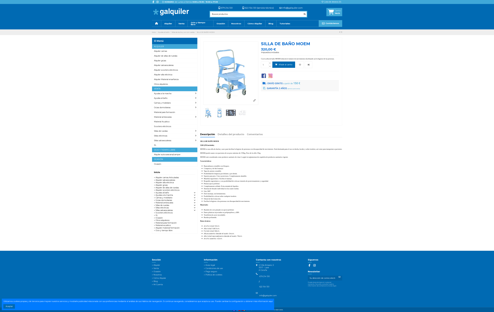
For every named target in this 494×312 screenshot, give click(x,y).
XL (157, 215)
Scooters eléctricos (164, 213)
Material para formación (166, 223)
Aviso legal (210, 265)
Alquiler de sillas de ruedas (167, 188)
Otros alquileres (162, 220)
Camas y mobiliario (164, 198)
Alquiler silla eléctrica (165, 182)
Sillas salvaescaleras (164, 210)
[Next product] (341, 32)
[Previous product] (340, 32)
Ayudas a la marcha (164, 195)
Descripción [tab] (207, 134)
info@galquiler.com (292, 8)
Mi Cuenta (158, 284)
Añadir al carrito (285, 64)
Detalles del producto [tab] (231, 134)
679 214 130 (227, 8)
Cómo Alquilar (159, 278)
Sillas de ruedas (162, 205)
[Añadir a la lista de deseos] (300, 65)
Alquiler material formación (168, 228)
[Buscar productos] (304, 14)
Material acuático (163, 225)
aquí (271, 301)
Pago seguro (211, 271)
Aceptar (9, 306)
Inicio (157, 172)
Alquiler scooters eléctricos (167, 190)
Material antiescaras (164, 203)
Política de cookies (213, 275)
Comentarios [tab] (255, 134)
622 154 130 (264, 287)
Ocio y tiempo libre (164, 230)
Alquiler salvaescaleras (165, 180)
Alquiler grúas (162, 185)
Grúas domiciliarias (164, 200)
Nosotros (157, 275)
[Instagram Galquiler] (270, 75)
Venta (156, 268)
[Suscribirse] (339, 277)
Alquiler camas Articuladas (167, 177)
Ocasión (159, 218)
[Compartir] (264, 75)
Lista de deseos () (332, 2)
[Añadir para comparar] (308, 65)
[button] (174, 46)
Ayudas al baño (162, 193)
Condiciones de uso (214, 268)
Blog (155, 281)
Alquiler (156, 265)
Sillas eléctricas (162, 208)
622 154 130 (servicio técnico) (259, 8)
